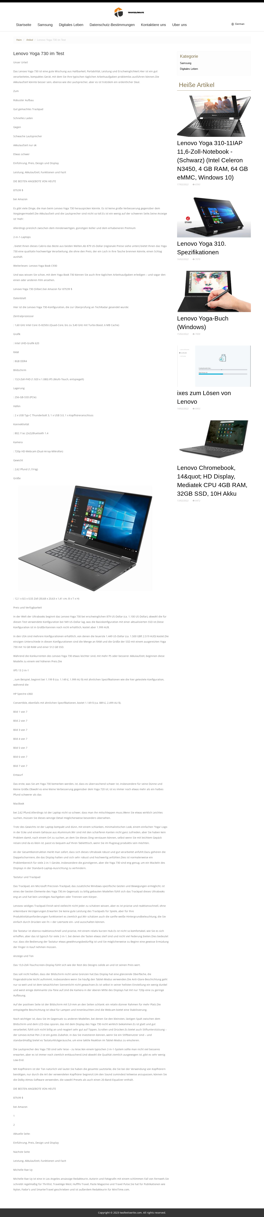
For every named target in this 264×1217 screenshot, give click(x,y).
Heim (19, 40)
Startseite (23, 25)
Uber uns (179, 25)
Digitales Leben (71, 25)
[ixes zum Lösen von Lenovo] (214, 366)
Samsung (45, 25)
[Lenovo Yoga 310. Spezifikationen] (214, 217)
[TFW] (132, 12)
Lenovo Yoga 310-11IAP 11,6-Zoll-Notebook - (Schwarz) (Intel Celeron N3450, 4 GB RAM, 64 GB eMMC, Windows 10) (212, 160)
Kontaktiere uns (153, 25)
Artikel (29, 40)
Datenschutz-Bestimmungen (112, 25)
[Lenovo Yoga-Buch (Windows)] (214, 292)
